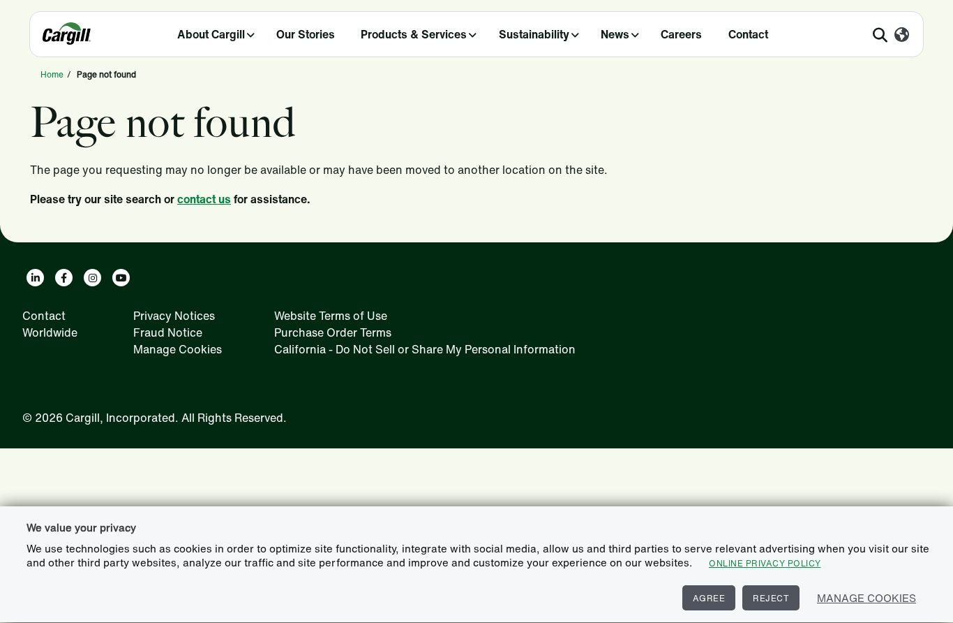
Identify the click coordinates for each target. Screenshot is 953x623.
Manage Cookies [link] (177, 349)
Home (51, 74)
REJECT (771, 598)
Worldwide (49, 332)
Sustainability (534, 34)
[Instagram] (92, 277)
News (615, 34)
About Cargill (211, 34)
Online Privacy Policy (765, 563)
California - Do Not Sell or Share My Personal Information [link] (425, 349)
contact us (204, 199)
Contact (748, 34)
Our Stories (305, 34)
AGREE (709, 598)
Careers (681, 34)
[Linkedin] (35, 277)
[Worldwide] (901, 35)
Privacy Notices (174, 315)
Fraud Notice (167, 332)
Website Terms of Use (330, 315)
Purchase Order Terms (332, 332)
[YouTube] (121, 277)
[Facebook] (64, 277)
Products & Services (414, 34)
